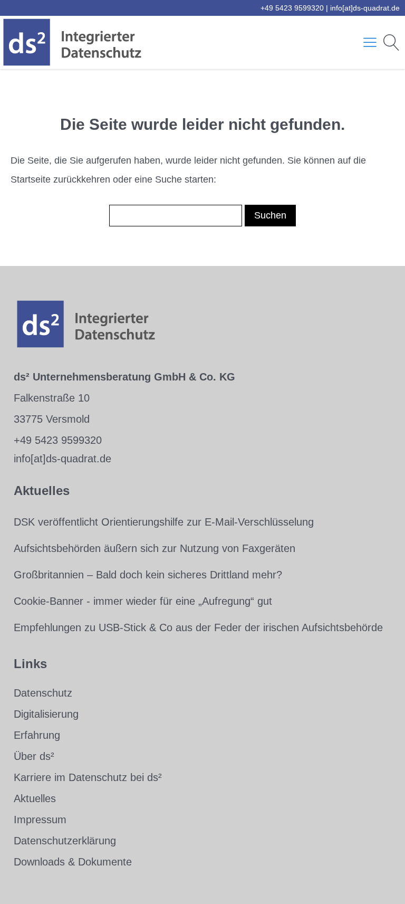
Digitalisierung (46, 714)
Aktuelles (35, 798)
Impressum (40, 819)
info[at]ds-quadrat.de (365, 8)
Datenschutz (43, 693)
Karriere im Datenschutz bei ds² (88, 777)
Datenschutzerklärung (65, 840)
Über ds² (34, 756)
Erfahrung (37, 735)
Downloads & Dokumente (73, 862)
